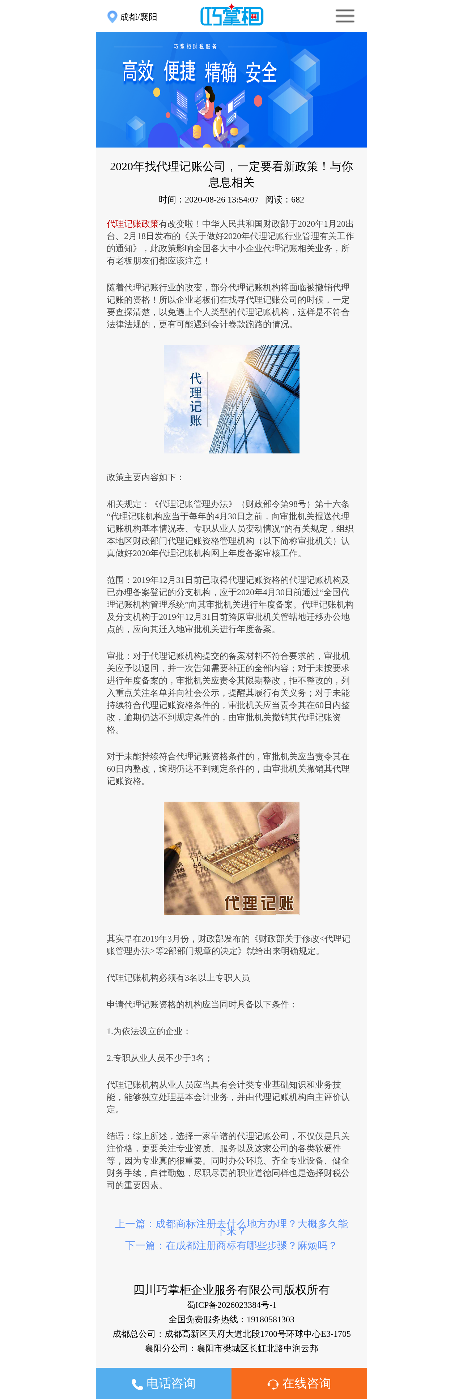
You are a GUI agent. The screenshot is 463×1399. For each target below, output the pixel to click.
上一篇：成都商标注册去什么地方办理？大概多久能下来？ (231, 1227)
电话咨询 (169, 1383)
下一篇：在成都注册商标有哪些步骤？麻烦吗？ (231, 1245)
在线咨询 (305, 1383)
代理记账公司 (263, 1136)
